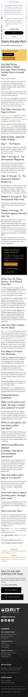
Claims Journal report (8, 231)
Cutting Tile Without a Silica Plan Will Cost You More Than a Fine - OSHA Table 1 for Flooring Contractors (13, 559)
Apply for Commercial (9, 58)
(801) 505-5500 (15, 2)
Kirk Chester (19, 45)
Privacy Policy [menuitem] (16, 692)
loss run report (6, 331)
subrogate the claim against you (17, 227)
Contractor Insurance (17, 543)
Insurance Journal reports (7, 115)
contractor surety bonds (15, 528)
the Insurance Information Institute (16, 119)
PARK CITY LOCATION (7, 650)
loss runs (11, 388)
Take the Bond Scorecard (12, 268)
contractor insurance (10, 530)
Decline (14, 36)
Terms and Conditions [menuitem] (6, 692)
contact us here (8, 669)
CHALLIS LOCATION (6, 641)
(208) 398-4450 (5, 647)
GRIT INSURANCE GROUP (8, 632)
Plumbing (8, 543)
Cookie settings (14, 29)
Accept (14, 32)
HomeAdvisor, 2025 (8, 126)
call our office (17, 669)
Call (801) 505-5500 (8, 54)
